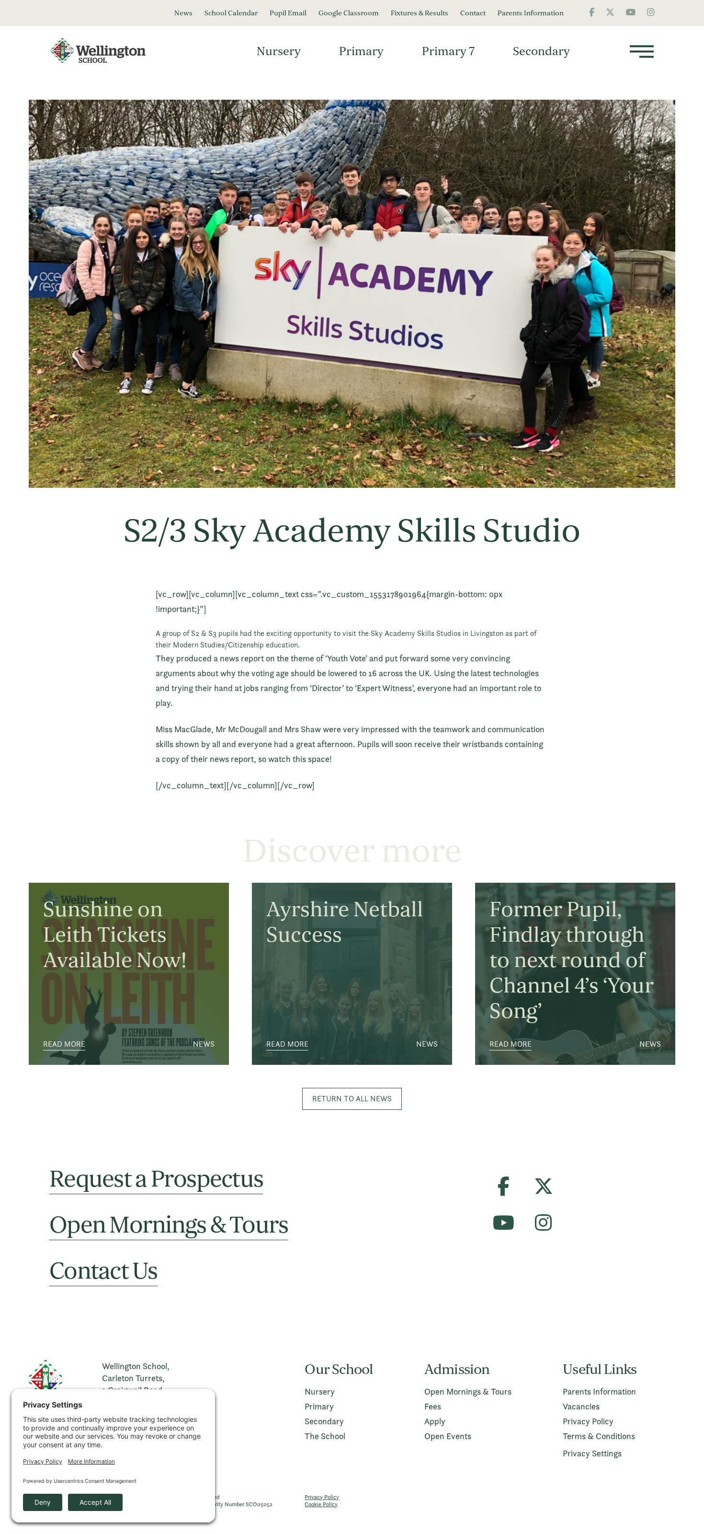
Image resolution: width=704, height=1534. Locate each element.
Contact (473, 13)
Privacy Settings (592, 1453)
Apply (434, 1421)
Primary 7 (448, 51)
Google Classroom (348, 13)
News (183, 13)
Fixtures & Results (419, 13)
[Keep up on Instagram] (651, 12)
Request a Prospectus (156, 1179)
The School (325, 1436)
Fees (432, 1406)
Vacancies (581, 1406)
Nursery (279, 51)
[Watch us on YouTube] (631, 12)
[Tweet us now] (610, 12)
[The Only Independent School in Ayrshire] (102, 51)
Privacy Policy (588, 1421)
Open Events (447, 1436)
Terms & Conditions (599, 1436)
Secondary (541, 51)
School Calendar (231, 13)
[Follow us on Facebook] (591, 12)
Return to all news (352, 1098)
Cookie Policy (321, 1504)
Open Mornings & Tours (168, 1225)
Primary (361, 51)
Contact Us (103, 1271)
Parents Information (531, 13)
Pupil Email (288, 13)
